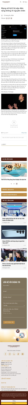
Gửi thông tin (9, 322)
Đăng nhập (24, 132)
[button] (11, 183)
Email (5, 291)
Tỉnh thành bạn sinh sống (10, 303)
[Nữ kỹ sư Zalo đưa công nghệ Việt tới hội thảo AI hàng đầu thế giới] (14, 259)
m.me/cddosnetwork (12, 372)
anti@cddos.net (8, 369)
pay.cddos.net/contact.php (14, 373)
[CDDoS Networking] (6, 2)
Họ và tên (6, 285)
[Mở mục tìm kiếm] (20, 2)
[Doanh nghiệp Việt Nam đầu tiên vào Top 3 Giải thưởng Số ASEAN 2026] (14, 214)
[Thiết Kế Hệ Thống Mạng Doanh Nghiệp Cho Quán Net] (14, 171)
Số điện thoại (7, 297)
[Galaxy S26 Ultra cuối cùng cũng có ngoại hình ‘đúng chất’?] (14, 236)
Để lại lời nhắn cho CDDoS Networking (10, 310)
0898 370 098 (8, 362)
